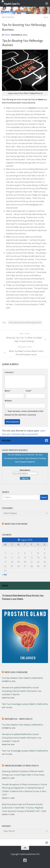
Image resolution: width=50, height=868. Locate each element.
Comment (9, 372)
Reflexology (8, 17)
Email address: (25, 470)
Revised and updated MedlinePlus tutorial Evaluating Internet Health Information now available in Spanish (21, 691)
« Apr (4, 574)
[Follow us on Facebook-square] (46, 440)
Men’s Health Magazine (16, 672)
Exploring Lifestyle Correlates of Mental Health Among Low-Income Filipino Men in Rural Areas (23, 773)
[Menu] (46, 3)
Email (29, 391)
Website (8, 401)
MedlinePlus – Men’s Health (18, 719)
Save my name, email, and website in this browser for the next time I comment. (24, 413)
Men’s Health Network (16, 524)
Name (8, 391)
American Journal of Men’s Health (22, 766)
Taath (7, 35)
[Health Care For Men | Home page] (14, 3)
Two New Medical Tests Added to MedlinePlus (22, 678)
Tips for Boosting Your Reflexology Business (25, 323)
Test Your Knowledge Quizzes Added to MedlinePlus (25, 704)
